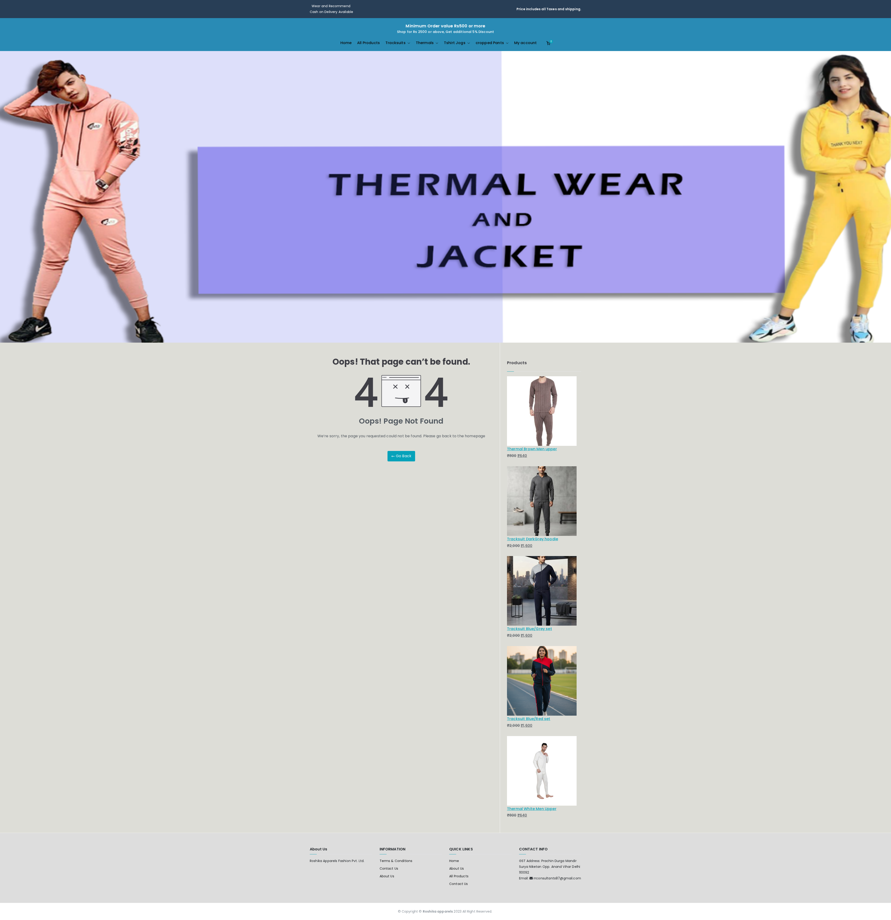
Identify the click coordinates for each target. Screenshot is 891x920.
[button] (408, 43)
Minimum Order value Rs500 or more (445, 26)
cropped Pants (490, 42)
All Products (368, 42)
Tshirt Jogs (454, 42)
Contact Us (389, 868)
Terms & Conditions (396, 861)
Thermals (425, 42)
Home (346, 42)
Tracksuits (395, 42)
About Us (387, 876)
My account (525, 42)
